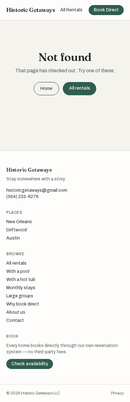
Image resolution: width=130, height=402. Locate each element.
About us (15, 312)
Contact (15, 320)
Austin (13, 238)
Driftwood (16, 230)
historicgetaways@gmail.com (36, 190)
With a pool (17, 271)
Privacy (117, 393)
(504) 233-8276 (22, 196)
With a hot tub (20, 279)
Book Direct (106, 10)
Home (46, 88)
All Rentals (71, 10)
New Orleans (19, 221)
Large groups (19, 296)
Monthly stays (20, 287)
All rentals (79, 88)
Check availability (29, 363)
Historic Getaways (30, 10)
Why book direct (22, 304)
